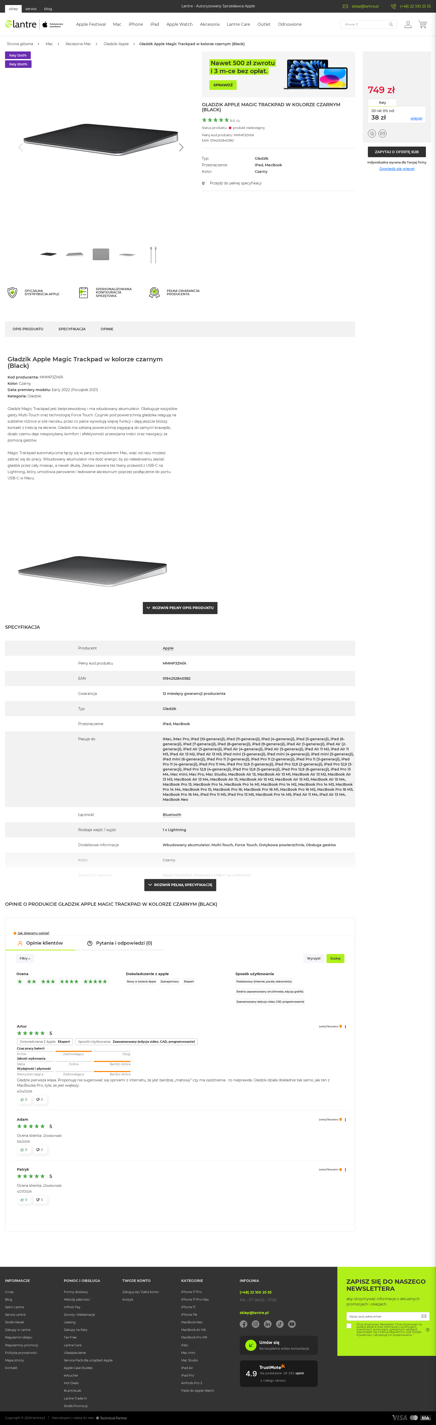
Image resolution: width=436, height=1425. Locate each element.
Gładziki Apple (116, 44)
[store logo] (34, 24)
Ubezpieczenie (75, 1353)
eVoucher (71, 1375)
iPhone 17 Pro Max (195, 1299)
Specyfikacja (72, 329)
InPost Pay (72, 1307)
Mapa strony (14, 1360)
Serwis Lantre (15, 1315)
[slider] (73, 1051)
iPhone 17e (189, 1315)
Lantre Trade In (75, 1398)
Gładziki (34, 396)
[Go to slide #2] (75, 254)
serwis (31, 9)
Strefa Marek (14, 1322)
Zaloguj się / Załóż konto (140, 1292)
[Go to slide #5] (153, 254)
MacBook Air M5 (193, 1330)
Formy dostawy (76, 1292)
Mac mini (188, 1353)
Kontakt (11, 1368)
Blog (8, 1299)
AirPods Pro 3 (191, 1383)
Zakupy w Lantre (18, 1330)
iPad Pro (187, 1375)
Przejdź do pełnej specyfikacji (236, 183)
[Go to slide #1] (48, 254)
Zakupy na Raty (76, 1330)
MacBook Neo (192, 1322)
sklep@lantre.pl (365, 6)
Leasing (69, 1322)
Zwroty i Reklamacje (79, 1315)
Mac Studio (189, 1360)
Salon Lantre (14, 1307)
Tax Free (70, 1337)
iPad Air (187, 1368)
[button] (408, 24)
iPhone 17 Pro (191, 1292)
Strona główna (20, 44)
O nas (9, 1292)
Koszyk (127, 1299)
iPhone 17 (188, 1307)
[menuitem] (91, 24)
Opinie (107, 329)
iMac (184, 1345)
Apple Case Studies (78, 1368)
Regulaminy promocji (21, 1345)
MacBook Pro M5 (194, 1337)
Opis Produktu (28, 329)
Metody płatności (77, 1299)
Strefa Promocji (76, 1406)
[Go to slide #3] (101, 254)
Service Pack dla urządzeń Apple (88, 1360)
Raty (382, 102)
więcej (416, 118)
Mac (49, 44)
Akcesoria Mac (78, 44)
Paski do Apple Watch (197, 1390)
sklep (13, 9)
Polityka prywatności (21, 1353)
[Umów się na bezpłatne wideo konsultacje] (279, 1353)
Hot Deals (71, 1383)
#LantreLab (72, 1390)
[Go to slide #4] (127, 254)
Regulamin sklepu (18, 1337)
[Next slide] (180, 147)
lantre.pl (39, 1418)
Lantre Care (72, 1345)
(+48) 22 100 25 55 (415, 6)
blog (48, 9)
